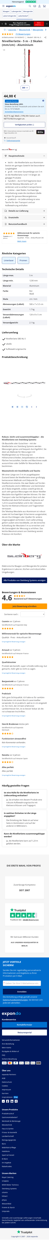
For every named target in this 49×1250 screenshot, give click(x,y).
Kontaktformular (24, 1024)
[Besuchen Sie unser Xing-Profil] (16, 1102)
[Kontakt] (34, 6)
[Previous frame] (31, 406)
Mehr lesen (21, 241)
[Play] (12, 406)
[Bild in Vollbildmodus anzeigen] (46, 77)
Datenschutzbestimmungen (15, 1000)
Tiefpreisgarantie (13, 140)
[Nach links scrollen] (2, 24)
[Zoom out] (22, 406)
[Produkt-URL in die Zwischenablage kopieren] (45, 37)
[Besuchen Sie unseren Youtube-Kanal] (3, 1102)
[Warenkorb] (44, 6)
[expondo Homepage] (5, 29)
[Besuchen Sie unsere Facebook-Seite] (7, 1102)
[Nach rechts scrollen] (47, 24)
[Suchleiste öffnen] (30, 6)
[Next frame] (36, 406)
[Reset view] (26, 406)
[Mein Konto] (39, 6)
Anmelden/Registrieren (14, 112)
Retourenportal (25, 1032)
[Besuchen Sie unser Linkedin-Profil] (11, 1102)
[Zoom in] (17, 406)
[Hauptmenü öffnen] (3, 6)
